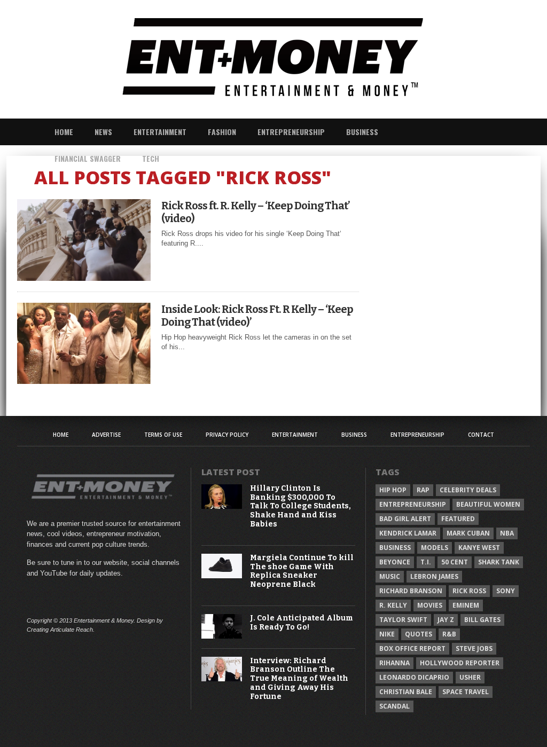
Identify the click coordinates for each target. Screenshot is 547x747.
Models (434, 547)
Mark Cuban (468, 533)
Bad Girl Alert (405, 518)
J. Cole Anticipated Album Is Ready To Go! (301, 623)
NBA (507, 533)
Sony (505, 590)
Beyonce (394, 562)
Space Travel (465, 691)
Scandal (394, 706)
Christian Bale (405, 691)
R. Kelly (393, 605)
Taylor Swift (403, 619)
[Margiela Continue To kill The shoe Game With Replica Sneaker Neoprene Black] (222, 576)
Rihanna (394, 662)
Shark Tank (498, 562)
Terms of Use (163, 434)
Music (389, 576)
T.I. (425, 562)
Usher (470, 677)
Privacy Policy (227, 434)
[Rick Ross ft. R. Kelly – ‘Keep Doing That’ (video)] (84, 277)
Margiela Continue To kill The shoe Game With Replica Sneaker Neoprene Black (302, 571)
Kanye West (479, 547)
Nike (387, 634)
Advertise (106, 434)
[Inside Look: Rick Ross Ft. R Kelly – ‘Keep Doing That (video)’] (84, 381)
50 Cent (454, 562)
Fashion (222, 131)
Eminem (465, 605)
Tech (150, 158)
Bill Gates (482, 619)
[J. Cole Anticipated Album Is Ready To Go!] (222, 636)
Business (362, 131)
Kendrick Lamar (407, 533)
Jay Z (445, 619)
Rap (423, 489)
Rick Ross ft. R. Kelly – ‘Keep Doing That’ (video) (255, 212)
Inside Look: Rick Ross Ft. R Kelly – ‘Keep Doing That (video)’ (257, 315)
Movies (429, 605)
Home (63, 131)
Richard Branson (410, 590)
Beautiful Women (488, 504)
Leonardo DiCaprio (414, 677)
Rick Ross (469, 590)
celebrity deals (468, 489)
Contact (481, 434)
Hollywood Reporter (459, 662)
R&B (449, 634)
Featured (458, 518)
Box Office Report (412, 648)
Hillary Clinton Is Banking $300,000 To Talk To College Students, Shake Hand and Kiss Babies (300, 506)
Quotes (418, 634)
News (103, 131)
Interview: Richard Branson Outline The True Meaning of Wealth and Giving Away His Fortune (299, 679)
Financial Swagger (87, 158)
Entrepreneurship (291, 131)
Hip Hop (393, 489)
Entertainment (160, 131)
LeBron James (434, 576)
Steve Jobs (474, 648)
